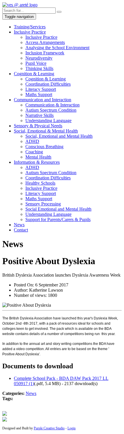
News (19, 224)
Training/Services (30, 26)
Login (71, 428)
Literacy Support (40, 89)
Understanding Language (48, 120)
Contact (21, 229)
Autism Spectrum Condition (50, 110)
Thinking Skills (39, 68)
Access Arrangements (45, 42)
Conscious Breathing (44, 146)
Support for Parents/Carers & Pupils (58, 219)
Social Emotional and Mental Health (58, 209)
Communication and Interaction (42, 99)
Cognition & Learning (34, 73)
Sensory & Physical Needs (38, 125)
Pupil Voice (35, 63)
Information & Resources (37, 162)
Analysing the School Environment (57, 47)
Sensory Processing (43, 203)
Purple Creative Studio (49, 428)
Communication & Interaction (52, 104)
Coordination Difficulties (48, 84)
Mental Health (38, 157)
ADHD (32, 141)
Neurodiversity (38, 58)
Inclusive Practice (30, 32)
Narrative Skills (39, 115)
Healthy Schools (40, 183)
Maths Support (38, 94)
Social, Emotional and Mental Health (59, 136)
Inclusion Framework (44, 52)
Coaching (34, 151)
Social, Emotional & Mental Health (46, 130)
